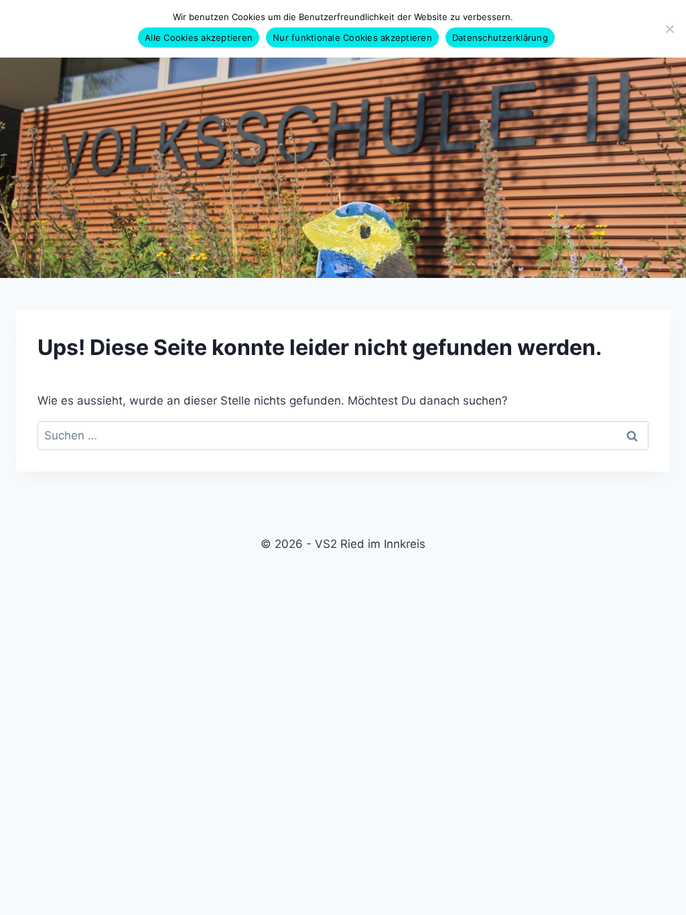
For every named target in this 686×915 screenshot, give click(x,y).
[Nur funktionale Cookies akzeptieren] (669, 29)
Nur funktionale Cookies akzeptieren (352, 37)
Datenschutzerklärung (500, 37)
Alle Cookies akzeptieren (199, 37)
